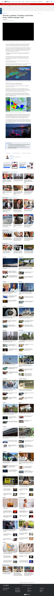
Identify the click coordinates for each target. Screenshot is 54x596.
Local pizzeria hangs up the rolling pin (25, 413)
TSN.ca (28, 591)
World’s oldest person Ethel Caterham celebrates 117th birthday (25, 530)
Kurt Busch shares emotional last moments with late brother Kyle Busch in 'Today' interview (10, 530)
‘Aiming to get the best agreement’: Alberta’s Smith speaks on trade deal (10, 293)
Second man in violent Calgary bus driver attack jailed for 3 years (12, 301)
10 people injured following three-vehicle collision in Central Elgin (13, 421)
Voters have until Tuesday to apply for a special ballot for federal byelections (9, 486)
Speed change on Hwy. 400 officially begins (28, 420)
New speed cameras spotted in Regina (9, 364)
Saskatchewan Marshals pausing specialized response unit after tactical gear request (13, 368)
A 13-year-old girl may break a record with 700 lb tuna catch (18, 180)
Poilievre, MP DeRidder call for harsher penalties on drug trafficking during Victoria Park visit (26, 365)
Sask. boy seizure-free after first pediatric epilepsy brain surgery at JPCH (9, 390)
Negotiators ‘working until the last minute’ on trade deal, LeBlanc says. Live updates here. (7, 181)
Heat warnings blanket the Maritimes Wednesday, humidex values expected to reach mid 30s (18, 147)
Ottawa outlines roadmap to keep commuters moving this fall (29, 301)
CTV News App (21, 582)
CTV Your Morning (33, 1)
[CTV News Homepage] (7, 1)
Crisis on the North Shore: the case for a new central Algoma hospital (28, 398)
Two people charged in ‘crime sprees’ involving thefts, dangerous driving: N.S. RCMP (12, 345)
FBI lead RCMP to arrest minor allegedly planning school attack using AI (9, 317)
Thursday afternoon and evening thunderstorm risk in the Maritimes (19, 144)
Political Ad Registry (17, 591)
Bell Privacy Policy (17, 589)
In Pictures (27, 1)
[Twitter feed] (3, 585)
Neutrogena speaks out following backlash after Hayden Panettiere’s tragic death (28, 181)
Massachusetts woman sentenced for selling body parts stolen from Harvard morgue (28, 471)
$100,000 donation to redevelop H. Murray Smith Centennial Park (12, 441)
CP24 (28, 589)
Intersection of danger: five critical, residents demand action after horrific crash (10, 414)
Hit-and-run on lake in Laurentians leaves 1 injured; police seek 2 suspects (12, 326)
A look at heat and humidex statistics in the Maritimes (16, 145)
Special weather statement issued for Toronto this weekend (10, 268)
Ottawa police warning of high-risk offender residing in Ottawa (28, 297)
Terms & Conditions (17, 590)
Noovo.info (41, 589)
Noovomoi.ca (41, 590)
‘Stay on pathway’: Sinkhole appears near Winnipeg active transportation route (28, 349)
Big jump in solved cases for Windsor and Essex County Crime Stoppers (13, 446)
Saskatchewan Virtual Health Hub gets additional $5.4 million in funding (12, 398)
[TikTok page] (4, 585)
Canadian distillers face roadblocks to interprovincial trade (17, 226)
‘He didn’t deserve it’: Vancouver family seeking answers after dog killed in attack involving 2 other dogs (17, 574)
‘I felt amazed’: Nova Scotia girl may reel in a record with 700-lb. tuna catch (10, 341)
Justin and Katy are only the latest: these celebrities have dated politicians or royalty (17, 252)
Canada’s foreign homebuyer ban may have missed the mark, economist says (28, 192)
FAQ (28, 582)
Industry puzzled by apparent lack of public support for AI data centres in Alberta (29, 321)
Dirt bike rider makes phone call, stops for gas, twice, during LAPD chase (28, 226)
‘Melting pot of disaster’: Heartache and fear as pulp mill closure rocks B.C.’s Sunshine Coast (28, 446)
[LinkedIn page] (8, 585)
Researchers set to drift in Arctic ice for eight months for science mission (7, 226)
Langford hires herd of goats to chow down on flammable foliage (26, 437)
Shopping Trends (39, 1)
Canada (19, 1)
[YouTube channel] (6, 585)
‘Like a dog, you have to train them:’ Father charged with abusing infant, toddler (28, 467)
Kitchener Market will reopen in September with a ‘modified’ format (28, 370)
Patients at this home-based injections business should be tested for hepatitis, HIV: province (18, 192)
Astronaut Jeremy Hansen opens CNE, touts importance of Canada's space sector (13, 466)
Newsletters (30, 582)
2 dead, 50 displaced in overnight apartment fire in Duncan (29, 441)
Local (16, 1)
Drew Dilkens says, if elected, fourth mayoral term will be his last (10, 437)
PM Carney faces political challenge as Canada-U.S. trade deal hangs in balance (17, 210)
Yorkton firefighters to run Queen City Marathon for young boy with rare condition (13, 373)
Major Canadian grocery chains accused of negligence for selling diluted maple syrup (7, 239)
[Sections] (2, 1)
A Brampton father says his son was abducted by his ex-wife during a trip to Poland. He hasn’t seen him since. (29, 574)
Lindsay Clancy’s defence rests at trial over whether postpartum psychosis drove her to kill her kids (26, 463)
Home (13, 1)
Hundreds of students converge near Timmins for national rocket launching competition (26, 390)
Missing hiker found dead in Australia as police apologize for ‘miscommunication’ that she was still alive (28, 239)
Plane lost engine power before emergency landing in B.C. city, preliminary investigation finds (25, 268)
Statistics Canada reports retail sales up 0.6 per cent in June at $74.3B (25, 486)
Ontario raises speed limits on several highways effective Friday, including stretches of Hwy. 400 (13, 276)
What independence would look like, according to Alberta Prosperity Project (12, 296)
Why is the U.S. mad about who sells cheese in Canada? (7, 573)
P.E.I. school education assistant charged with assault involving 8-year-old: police (12, 349)
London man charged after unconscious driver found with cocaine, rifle (12, 417)
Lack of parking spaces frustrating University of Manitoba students (26, 341)
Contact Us (25, 582)
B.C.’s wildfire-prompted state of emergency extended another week (28, 277)
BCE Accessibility (5, 589)
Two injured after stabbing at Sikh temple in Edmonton (28, 210)
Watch (23, 1)
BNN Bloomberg (29, 590)
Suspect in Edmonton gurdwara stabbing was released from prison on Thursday (26, 317)
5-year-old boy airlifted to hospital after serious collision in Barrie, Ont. (10, 462)
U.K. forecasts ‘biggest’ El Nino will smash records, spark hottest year (9, 553)
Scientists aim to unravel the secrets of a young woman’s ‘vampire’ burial (25, 553)
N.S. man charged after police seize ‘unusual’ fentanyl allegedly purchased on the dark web (13, 471)
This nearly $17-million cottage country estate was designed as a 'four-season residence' (28, 252)
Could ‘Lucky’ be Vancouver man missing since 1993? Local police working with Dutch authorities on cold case (18, 239)
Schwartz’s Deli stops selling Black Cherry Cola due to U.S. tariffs (7, 192)
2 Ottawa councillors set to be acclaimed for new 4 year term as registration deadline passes (26, 293)
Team (33, 582)
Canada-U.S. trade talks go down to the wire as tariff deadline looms (7, 210)
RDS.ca (41, 591)
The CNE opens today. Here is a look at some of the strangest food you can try (7, 252)
